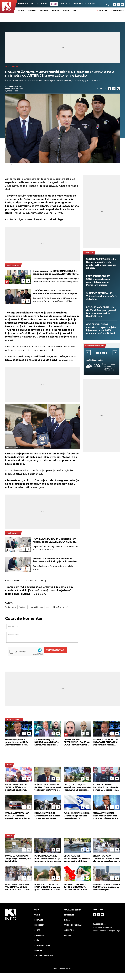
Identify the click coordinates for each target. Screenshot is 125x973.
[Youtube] (122, 4)
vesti (14, 607)
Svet (75, 10)
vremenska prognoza (94, 346)
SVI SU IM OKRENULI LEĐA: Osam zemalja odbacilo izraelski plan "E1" (77, 816)
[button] (88, 352)
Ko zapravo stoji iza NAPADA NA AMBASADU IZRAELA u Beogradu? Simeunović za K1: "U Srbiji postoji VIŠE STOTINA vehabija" (47, 742)
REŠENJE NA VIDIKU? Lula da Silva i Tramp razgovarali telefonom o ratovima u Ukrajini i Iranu (101, 312)
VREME (44, 4)
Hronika (55, 10)
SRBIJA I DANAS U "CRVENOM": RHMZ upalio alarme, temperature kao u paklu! (106, 858)
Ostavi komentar (55, 650)
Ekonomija (78, 4)
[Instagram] (118, 4)
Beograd (32, 10)
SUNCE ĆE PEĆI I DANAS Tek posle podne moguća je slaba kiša (101, 296)
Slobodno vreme (42, 945)
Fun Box (38, 950)
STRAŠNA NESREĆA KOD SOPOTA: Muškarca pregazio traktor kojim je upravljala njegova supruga (18, 816)
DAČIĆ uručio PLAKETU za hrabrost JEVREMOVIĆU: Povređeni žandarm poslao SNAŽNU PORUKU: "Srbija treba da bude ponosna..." (56, 292)
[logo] (18, 935)
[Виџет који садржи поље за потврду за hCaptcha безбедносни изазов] (26, 651)
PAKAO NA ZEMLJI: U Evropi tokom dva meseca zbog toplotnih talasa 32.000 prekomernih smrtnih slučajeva (47, 816)
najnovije (23, 4)
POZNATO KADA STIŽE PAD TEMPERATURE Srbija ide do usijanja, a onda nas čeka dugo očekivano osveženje (47, 858)
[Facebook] (114, 4)
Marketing (69, 930)
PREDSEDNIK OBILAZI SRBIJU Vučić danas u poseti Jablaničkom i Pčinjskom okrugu (98, 280)
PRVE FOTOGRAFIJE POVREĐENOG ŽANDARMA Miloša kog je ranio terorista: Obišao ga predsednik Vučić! (55, 560)
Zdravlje (65, 4)
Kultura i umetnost (43, 955)
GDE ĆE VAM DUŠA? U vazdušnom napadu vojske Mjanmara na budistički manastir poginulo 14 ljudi (101, 329)
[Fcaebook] (109, 88)
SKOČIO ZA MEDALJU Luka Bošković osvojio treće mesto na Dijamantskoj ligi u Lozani (101, 263)
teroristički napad (36, 607)
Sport (91, 4)
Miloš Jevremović (60, 607)
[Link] (113, 88)
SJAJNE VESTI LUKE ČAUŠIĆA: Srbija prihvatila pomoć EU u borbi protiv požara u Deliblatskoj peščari (105, 787)
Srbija (21, 10)
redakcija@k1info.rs (105, 927)
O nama (67, 920)
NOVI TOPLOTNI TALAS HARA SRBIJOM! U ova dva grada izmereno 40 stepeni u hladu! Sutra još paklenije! (47, 887)
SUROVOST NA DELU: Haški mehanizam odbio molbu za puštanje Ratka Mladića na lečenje (105, 816)
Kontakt (68, 935)
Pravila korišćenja (72, 910)
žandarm (22, 607)
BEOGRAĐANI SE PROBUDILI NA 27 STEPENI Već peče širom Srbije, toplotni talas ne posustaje (77, 858)
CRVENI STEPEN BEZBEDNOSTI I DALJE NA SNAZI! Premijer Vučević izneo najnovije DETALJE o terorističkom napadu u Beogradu (77, 742)
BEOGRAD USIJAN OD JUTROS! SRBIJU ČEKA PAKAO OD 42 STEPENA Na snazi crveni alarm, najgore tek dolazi (77, 887)
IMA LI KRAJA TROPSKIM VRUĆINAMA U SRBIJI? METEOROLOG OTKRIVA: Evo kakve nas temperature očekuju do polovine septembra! (17, 887)
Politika (44, 10)
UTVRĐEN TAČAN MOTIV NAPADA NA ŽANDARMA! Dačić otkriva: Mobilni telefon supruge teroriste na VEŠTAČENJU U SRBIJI (105, 742)
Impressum (69, 915)
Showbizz (39, 935)
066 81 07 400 (101, 924)
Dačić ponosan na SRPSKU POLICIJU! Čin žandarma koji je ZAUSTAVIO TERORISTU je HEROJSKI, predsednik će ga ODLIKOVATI (55, 272)
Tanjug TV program (73, 925)
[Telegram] (118, 88)
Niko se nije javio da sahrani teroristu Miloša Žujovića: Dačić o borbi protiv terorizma (16, 742)
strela (48, 607)
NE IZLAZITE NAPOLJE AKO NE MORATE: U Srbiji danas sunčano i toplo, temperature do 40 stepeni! (106, 887)
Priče (36, 940)
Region (66, 10)
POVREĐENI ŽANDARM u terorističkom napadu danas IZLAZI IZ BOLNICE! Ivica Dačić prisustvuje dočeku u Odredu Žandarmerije (54, 540)
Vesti (33, 4)
